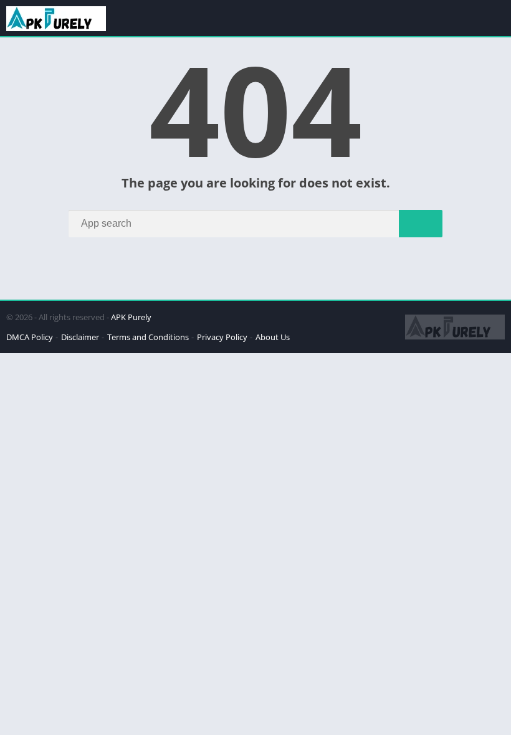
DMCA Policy (29, 337)
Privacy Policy (222, 337)
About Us (273, 337)
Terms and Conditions (148, 337)
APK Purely (131, 317)
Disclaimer (80, 337)
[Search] (420, 223)
